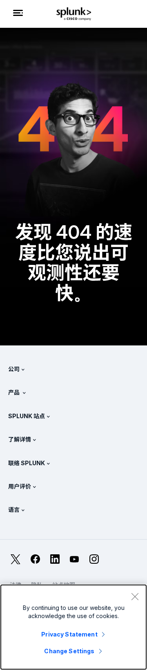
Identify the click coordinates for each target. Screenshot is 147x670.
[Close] (135, 596)
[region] (73, 627)
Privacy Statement (69, 634)
